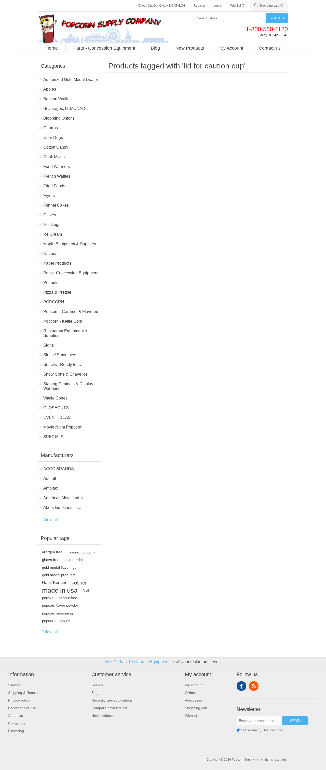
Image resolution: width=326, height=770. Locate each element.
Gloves (49, 215)
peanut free (68, 598)
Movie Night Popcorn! (62, 427)
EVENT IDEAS (57, 417)
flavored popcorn (81, 552)
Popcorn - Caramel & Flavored (70, 311)
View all (50, 520)
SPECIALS (53, 437)
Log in (217, 5)
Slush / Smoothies (59, 355)
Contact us (16, 723)
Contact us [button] (270, 48)
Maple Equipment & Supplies (69, 244)
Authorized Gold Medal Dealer (70, 79)
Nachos (50, 253)
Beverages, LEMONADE (65, 108)
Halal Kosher (54, 582)
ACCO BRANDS (58, 469)
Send (295, 721)
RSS (254, 686)
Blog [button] (155, 48)
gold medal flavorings (59, 567)
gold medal (73, 560)
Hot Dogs (51, 224)
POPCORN (53, 302)
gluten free (50, 560)
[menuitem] (52, 48)
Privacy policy (19, 700)
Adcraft (49, 478)
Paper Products (57, 263)
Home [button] (52, 48)
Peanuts (50, 282)
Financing (16, 731)
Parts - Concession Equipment (70, 273)
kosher (79, 583)
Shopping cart (196, 708)
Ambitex (50, 488)
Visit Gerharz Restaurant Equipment (136, 662)
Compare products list (109, 708)
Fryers (49, 195)
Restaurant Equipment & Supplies (65, 333)
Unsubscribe (272, 730)
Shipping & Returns (23, 693)
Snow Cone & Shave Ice (65, 374)
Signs (48, 345)
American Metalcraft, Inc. (65, 498)
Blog (95, 693)
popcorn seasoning (57, 613)
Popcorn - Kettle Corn (62, 321)
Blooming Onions (59, 118)
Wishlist (191, 716)
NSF (86, 590)
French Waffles (56, 176)
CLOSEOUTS (56, 408)
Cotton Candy (55, 147)
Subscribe (249, 730)
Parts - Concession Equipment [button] (104, 48)
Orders (190, 693)
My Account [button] (231, 48)
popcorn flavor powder (60, 605)
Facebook (241, 686)
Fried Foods (54, 186)
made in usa (59, 590)
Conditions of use (22, 708)
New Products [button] (189, 48)
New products (102, 716)
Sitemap (14, 685)
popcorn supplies (56, 621)
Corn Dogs (53, 137)
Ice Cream (52, 234)
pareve (47, 598)
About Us (15, 716)
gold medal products (59, 575)
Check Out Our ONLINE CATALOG (161, 5)
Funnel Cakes (56, 205)
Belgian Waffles (57, 99)
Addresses (193, 700)
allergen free (52, 552)
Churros (50, 128)
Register (199, 5)
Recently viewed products (112, 700)
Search (276, 18)
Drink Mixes (54, 157)
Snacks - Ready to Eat (63, 364)
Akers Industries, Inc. (62, 507)
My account (194, 685)
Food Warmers (56, 166)
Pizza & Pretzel (57, 292)
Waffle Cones (55, 398)
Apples (49, 89)
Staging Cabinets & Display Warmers (68, 386)
